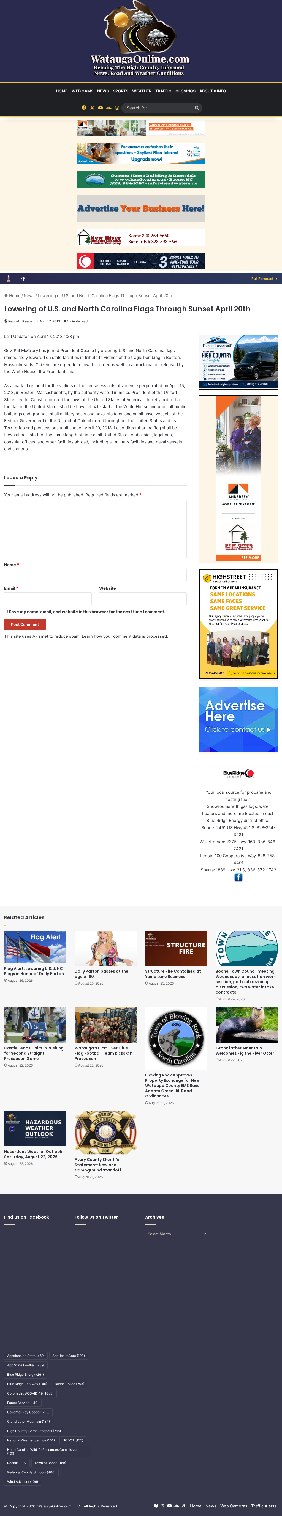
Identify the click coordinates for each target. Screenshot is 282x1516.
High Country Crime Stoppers (34, 1431)
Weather (141, 91)
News (103, 91)
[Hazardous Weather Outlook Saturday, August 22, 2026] (35, 1128)
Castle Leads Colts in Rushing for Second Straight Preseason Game (34, 1053)
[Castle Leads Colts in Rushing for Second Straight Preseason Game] (35, 1025)
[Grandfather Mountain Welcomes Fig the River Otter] (247, 1025)
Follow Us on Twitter (96, 1217)
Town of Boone (50, 1463)
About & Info (212, 91)
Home (62, 91)
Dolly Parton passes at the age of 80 (101, 974)
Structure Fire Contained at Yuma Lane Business (173, 974)
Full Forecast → (264, 278)
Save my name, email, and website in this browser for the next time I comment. (87, 611)
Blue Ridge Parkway (27, 1384)
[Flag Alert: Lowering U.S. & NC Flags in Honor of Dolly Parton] (35, 947)
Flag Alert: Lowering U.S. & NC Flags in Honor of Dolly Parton (34, 971)
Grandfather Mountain (28, 1421)
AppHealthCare (68, 1356)
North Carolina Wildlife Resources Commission (42, 1452)
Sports (120, 91)
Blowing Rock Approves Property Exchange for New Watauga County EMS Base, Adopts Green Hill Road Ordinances (173, 1085)
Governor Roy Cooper (28, 1412)
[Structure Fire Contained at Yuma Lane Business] (176, 948)
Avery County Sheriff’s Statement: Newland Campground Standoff (98, 1165)
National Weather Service (31, 1440)
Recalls (17, 1463)
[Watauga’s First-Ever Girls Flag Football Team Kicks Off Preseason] (106, 1025)
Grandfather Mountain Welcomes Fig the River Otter (245, 1050)
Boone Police (69, 1384)
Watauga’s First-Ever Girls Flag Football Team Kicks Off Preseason (104, 1053)
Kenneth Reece (20, 321)
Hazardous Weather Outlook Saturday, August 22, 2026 (33, 1154)
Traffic (163, 91)
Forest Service (23, 1403)
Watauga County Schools (31, 1472)
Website (107, 588)
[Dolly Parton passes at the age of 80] (106, 948)
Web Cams (82, 91)
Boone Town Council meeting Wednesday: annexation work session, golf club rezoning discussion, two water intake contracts (246, 982)
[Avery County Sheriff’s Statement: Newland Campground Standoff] (106, 1133)
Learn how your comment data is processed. (125, 636)
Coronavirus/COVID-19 (30, 1393)
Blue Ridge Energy (25, 1374)
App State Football (26, 1365)
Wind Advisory (22, 1482)
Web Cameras (233, 1506)
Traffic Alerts (263, 1506)
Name (11, 564)
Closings (185, 91)
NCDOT (73, 1440)
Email (11, 588)
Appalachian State (26, 1356)
